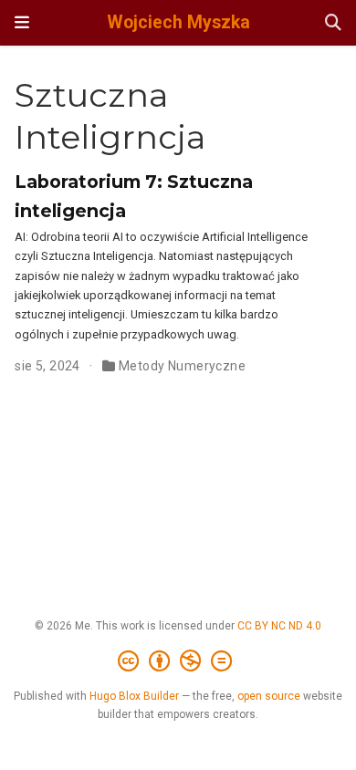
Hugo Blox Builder (134, 696)
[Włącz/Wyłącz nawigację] (22, 23)
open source (268, 696)
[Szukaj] (333, 23)
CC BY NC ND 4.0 (279, 625)
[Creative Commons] (178, 661)
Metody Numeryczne (182, 366)
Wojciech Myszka (178, 22)
